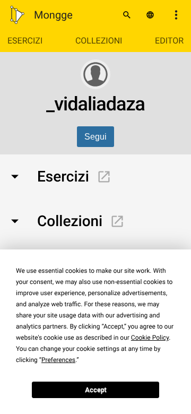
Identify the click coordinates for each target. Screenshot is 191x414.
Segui (95, 136)
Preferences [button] (58, 360)
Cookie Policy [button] (150, 337)
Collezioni (98, 41)
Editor (169, 41)
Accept (96, 390)
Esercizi (24, 41)
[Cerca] (127, 15)
